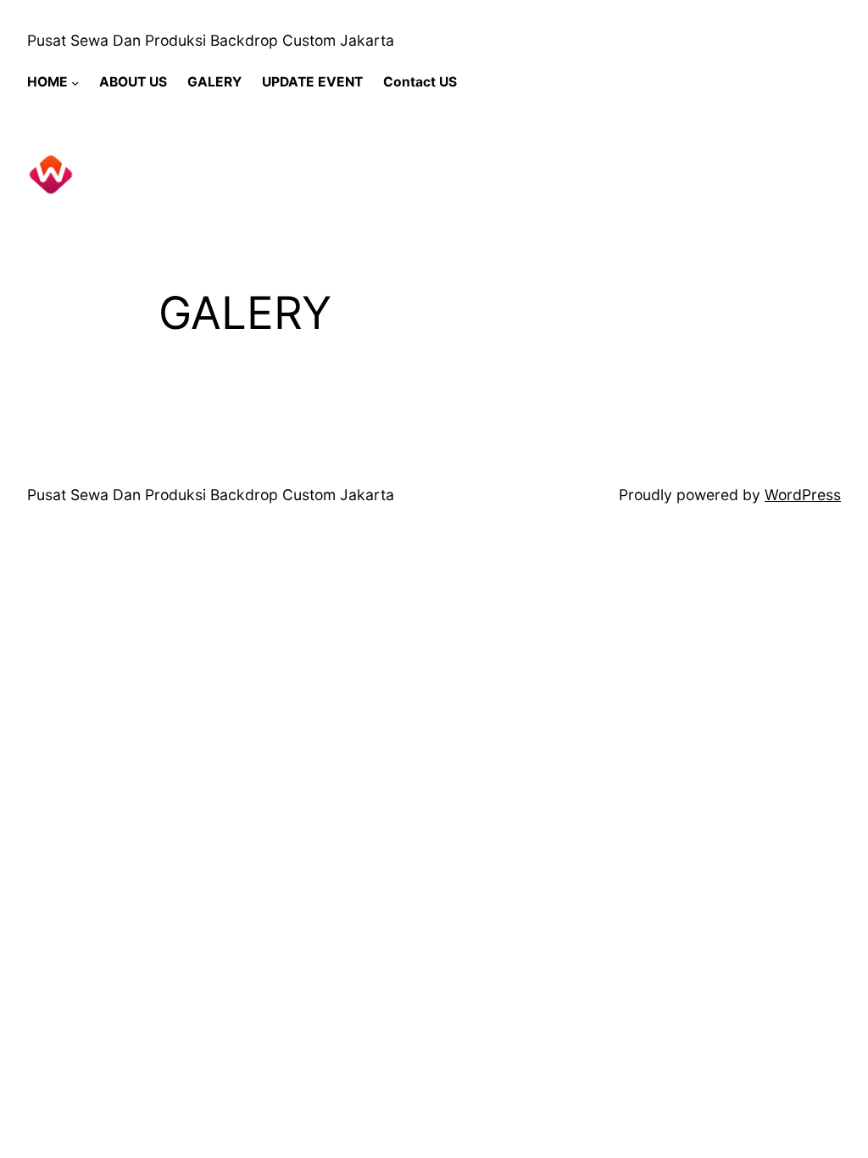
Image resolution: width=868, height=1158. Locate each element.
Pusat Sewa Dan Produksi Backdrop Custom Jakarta (210, 40)
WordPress (803, 495)
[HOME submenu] (75, 82)
